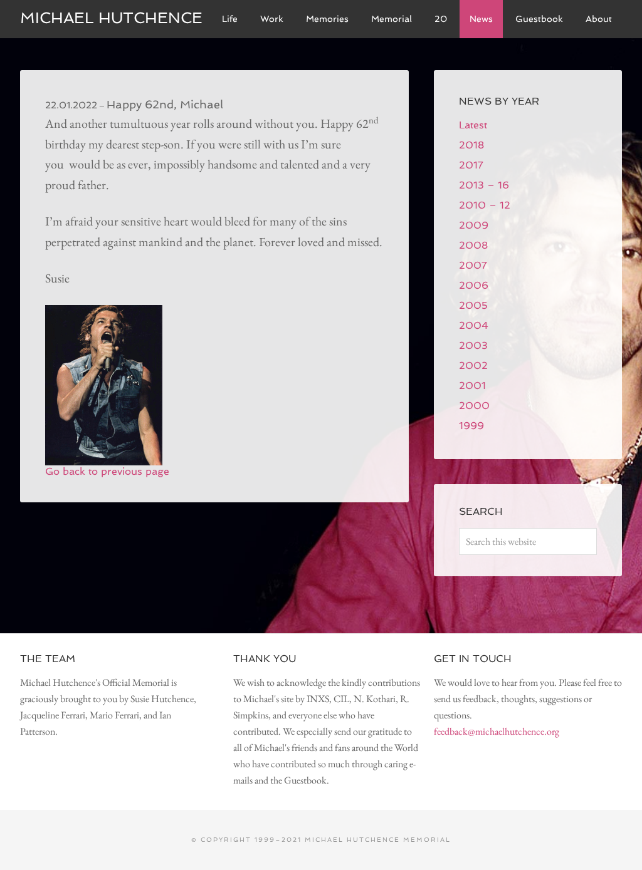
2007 (473, 265)
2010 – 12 (484, 205)
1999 (471, 426)
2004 (473, 325)
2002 (473, 365)
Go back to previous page (107, 471)
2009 (473, 225)
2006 (473, 285)
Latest (473, 125)
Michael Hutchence (111, 18)
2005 (473, 305)
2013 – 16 (484, 185)
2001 (472, 385)
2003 (473, 345)
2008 (473, 245)
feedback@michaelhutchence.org (496, 731)
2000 (474, 406)
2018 (471, 145)
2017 (471, 165)
